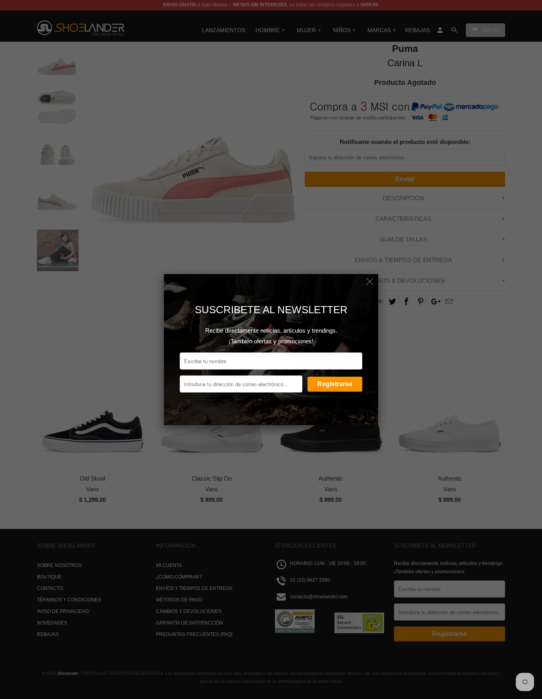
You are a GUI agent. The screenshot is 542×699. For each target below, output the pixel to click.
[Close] (370, 282)
